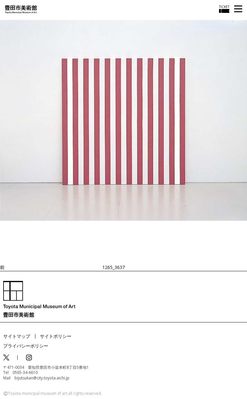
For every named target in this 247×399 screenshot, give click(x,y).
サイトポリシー (55, 336)
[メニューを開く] (238, 9)
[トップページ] (21, 9)
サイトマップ (16, 336)
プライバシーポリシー (25, 346)
